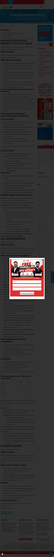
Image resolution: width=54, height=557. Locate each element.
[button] (42, 259)
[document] (27, 278)
